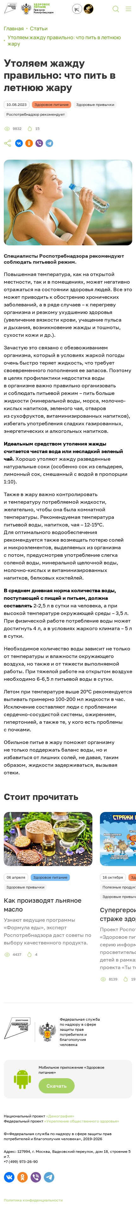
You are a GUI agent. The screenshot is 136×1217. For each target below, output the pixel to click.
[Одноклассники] (29, 143)
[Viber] (39, 143)
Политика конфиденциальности (33, 1200)
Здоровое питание (50, 877)
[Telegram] (49, 143)
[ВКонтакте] (19, 143)
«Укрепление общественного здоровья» (81, 1121)
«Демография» (60, 1116)
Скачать (56, 1086)
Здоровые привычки (25, 887)
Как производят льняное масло (43, 904)
